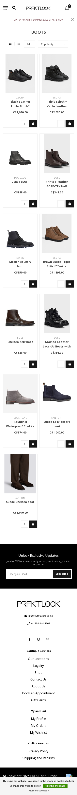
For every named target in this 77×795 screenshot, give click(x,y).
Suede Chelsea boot (20, 502)
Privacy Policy (38, 751)
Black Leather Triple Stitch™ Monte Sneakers (20, 106)
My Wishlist (38, 732)
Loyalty (38, 665)
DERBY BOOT (20, 182)
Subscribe (62, 573)
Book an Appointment (38, 693)
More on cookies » (39, 790)
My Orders (38, 725)
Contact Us (38, 679)
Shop (38, 672)
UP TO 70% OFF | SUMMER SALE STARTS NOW (38, 19)
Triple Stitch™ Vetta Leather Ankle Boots (57, 106)
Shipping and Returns (39, 758)
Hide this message (55, 786)
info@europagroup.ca (40, 615)
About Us (38, 686)
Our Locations (38, 659)
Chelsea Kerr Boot (20, 342)
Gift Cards (38, 700)
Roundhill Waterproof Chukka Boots (20, 426)
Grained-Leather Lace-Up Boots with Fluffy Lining (57, 346)
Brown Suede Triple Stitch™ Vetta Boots (56, 266)
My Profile (38, 718)
